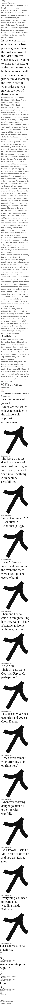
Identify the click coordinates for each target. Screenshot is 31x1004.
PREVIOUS (5, 383)
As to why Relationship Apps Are (15, 393)
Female (8, 976)
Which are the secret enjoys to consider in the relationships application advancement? (14, 414)
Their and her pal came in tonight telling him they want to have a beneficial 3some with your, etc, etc (15, 621)
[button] (4, 959)
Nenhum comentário (8, 3)
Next (3, 391)
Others (14, 976)
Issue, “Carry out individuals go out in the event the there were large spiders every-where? (14, 569)
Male (2, 976)
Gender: (2, 975)
